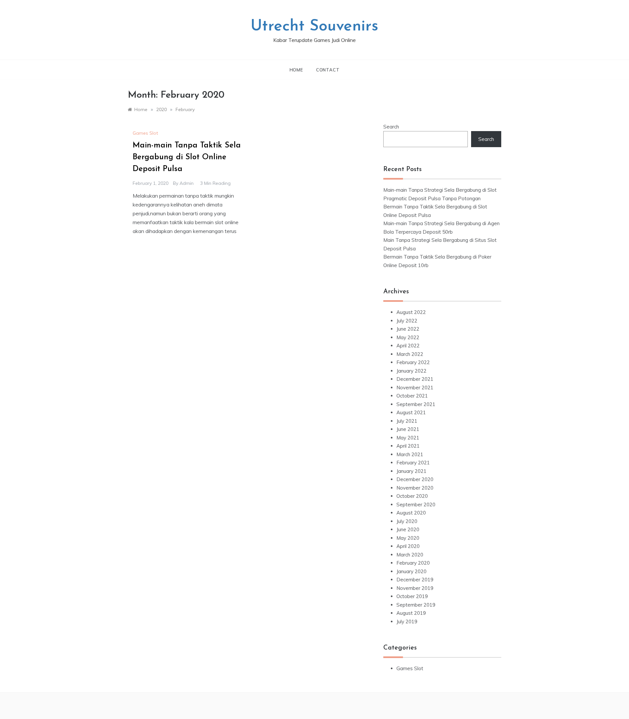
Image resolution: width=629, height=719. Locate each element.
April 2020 (408, 546)
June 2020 (407, 529)
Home (296, 69)
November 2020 (414, 488)
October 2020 (412, 496)
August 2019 (411, 613)
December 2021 (414, 379)
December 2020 (414, 479)
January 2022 (411, 371)
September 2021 (415, 404)
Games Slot (145, 133)
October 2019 (412, 596)
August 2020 (411, 513)
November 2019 (414, 588)
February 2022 (413, 362)
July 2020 (406, 521)
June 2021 (407, 429)
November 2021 (414, 387)
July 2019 (406, 621)
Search (391, 127)
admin (187, 183)
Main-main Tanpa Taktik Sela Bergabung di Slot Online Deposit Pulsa (187, 157)
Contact (328, 69)
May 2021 (407, 438)
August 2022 (411, 312)
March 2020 (409, 555)
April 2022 (408, 345)
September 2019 (415, 605)
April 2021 (408, 446)
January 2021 (411, 471)
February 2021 (413, 462)
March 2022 (409, 354)
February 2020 (413, 563)
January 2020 (411, 571)
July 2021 (406, 421)
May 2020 (407, 538)
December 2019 (414, 579)
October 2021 (412, 396)
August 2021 (411, 412)
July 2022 (406, 321)
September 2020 (415, 504)
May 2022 (407, 337)
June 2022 (407, 329)
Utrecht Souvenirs (314, 26)
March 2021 (409, 454)
